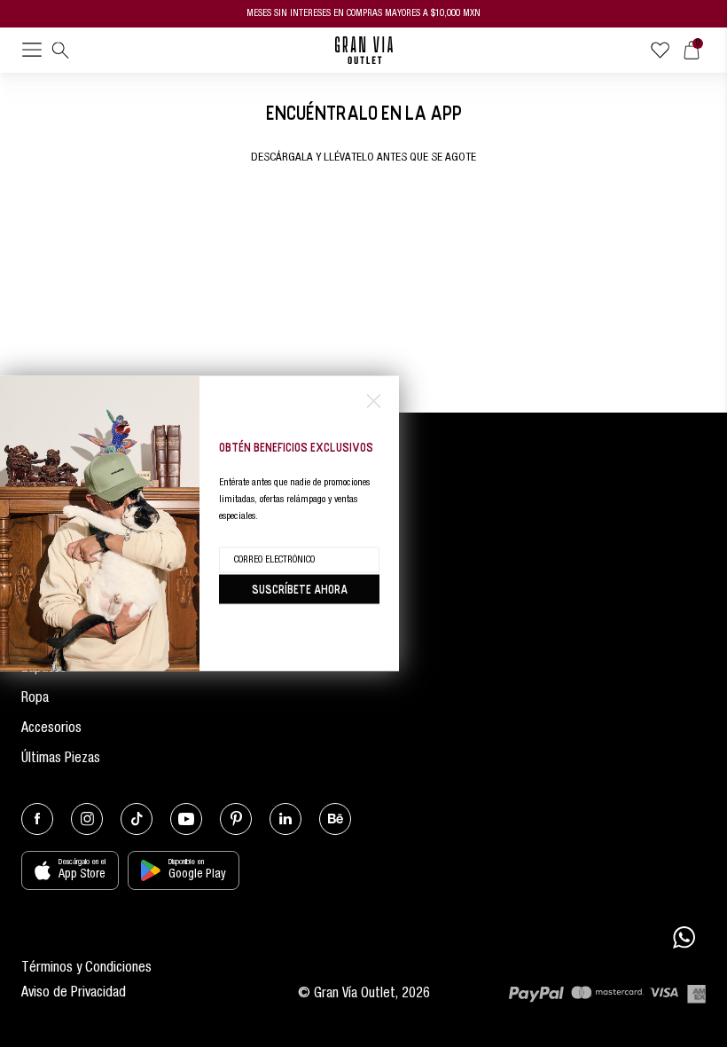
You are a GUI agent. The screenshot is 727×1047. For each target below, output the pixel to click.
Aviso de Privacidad (73, 994)
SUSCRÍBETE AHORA (300, 589)
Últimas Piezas (60, 759)
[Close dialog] (373, 401)
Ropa (35, 699)
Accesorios (51, 729)
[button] (32, 53)
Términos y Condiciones (86, 969)
